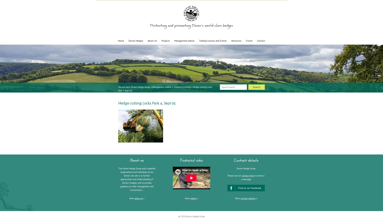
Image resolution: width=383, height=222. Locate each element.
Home (121, 40)
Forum (249, 40)
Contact (261, 40)
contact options (248, 198)
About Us (152, 40)
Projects (165, 40)
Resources (236, 40)
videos (193, 198)
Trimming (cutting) (182, 87)
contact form (248, 175)
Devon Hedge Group (140, 87)
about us (139, 198)
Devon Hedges (136, 40)
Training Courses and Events (213, 40)
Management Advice (184, 40)
